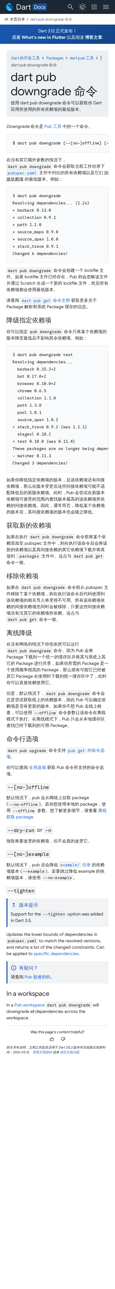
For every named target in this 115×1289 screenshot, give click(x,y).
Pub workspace (29, 1005)
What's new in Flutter (44, 37)
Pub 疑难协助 (37, 977)
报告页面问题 (69, 1052)
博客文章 (93, 37)
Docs (39, 7)
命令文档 (46, 300)
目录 (75, 865)
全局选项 (37, 767)
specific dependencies (56, 953)
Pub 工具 (53, 126)
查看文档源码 (42, 1052)
